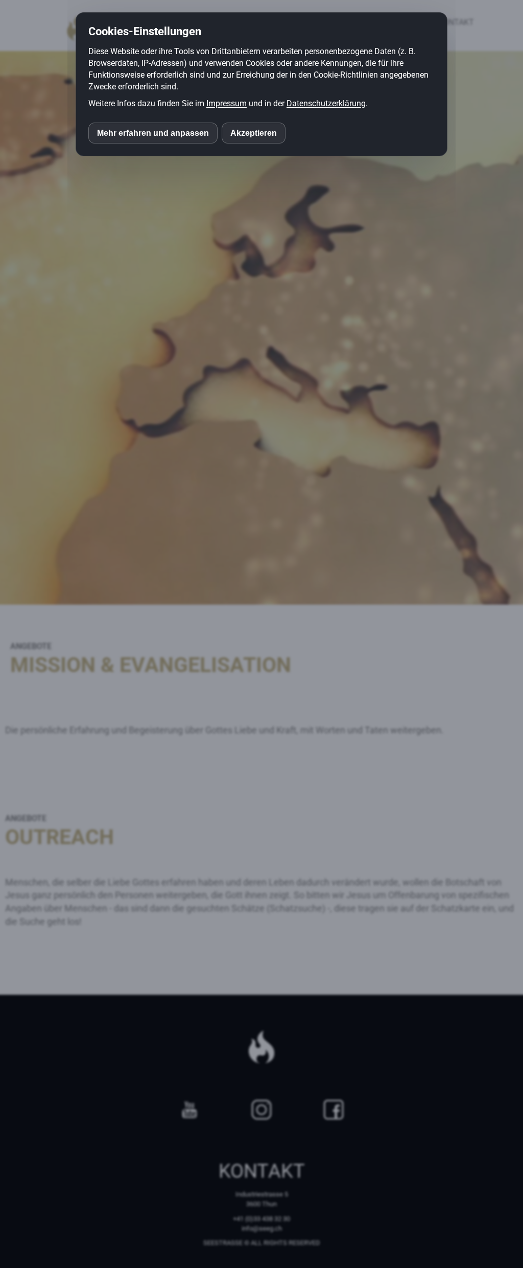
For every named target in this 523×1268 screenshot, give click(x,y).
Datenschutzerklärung (326, 103)
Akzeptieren (253, 133)
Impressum (226, 103)
